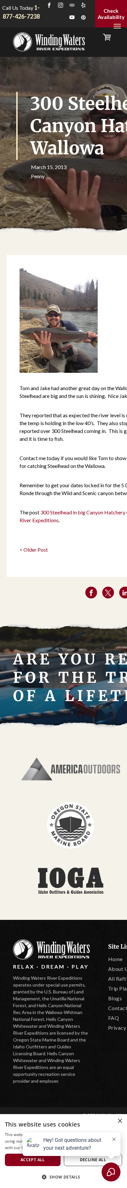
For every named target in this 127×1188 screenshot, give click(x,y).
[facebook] (49, 6)
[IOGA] (71, 880)
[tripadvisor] (72, 6)
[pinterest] (83, 18)
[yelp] (83, 6)
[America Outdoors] (71, 769)
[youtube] (72, 18)
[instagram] (60, 6)
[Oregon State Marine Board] (71, 825)
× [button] (119, 1121)
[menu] (117, 26)
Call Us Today (17, 8)
